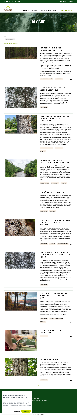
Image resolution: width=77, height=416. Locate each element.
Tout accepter (26, 411)
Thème (5, 36)
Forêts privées (52, 211)
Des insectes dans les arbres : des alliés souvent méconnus (55, 222)
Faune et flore (42, 151)
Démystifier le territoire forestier (56, 318)
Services (34, 10)
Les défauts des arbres (52, 192)
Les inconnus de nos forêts (63, 243)
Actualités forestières (44, 183)
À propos (24, 10)
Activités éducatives (48, 10)
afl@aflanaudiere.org (35, 398)
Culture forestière (65, 10)
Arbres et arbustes (58, 78)
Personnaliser (17, 411)
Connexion (70, 1)
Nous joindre (17, 1)
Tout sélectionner (8, 43)
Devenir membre (62, 1)
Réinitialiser (15, 43)
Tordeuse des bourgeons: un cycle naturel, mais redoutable (54, 119)
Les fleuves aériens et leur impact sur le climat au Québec (54, 296)
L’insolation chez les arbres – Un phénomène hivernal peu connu (55, 255)
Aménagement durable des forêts (46, 78)
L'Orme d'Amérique (49, 359)
